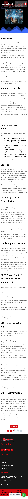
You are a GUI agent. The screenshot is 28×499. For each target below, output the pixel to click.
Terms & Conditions (19, 492)
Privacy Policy (11, 492)
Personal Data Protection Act (8, 494)
